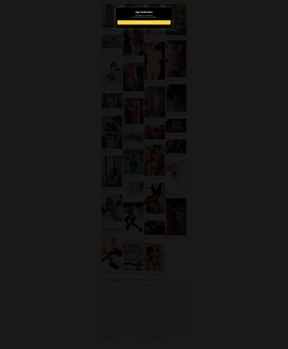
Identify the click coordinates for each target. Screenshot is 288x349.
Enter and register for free (144, 22)
